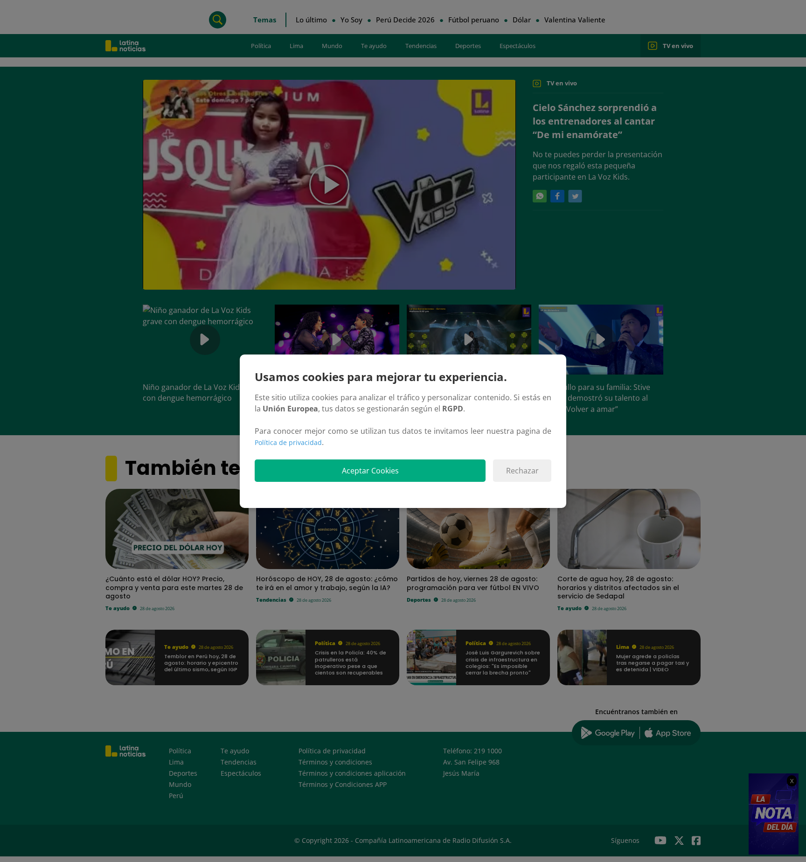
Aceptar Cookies (370, 471)
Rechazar (522, 471)
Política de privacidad (288, 442)
